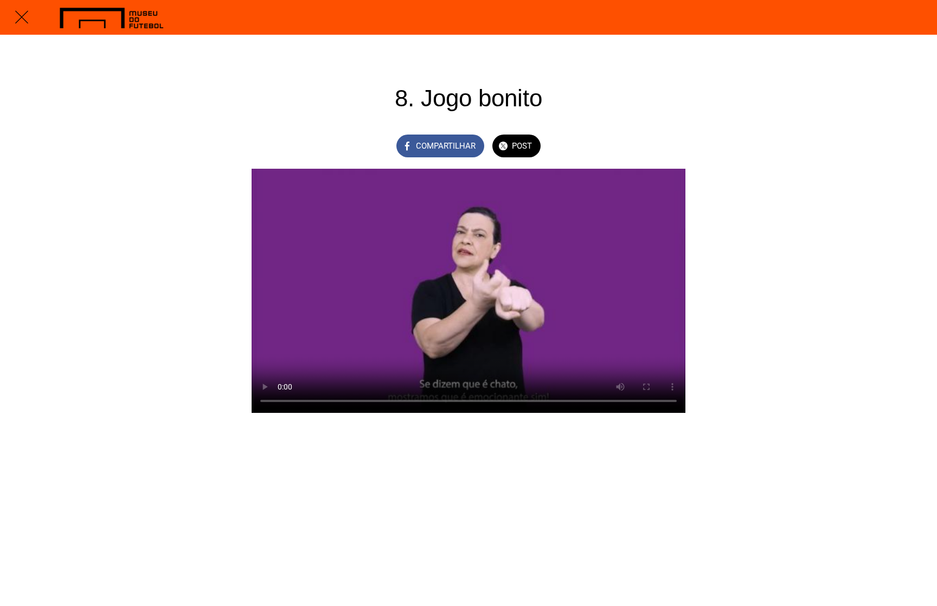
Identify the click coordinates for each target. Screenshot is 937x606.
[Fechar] (21, 17)
